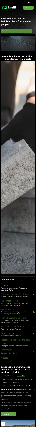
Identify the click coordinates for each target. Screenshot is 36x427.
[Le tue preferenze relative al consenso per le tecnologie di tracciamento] (3, 424)
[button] (8, 414)
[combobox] (31, 2)
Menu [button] (28, 8)
